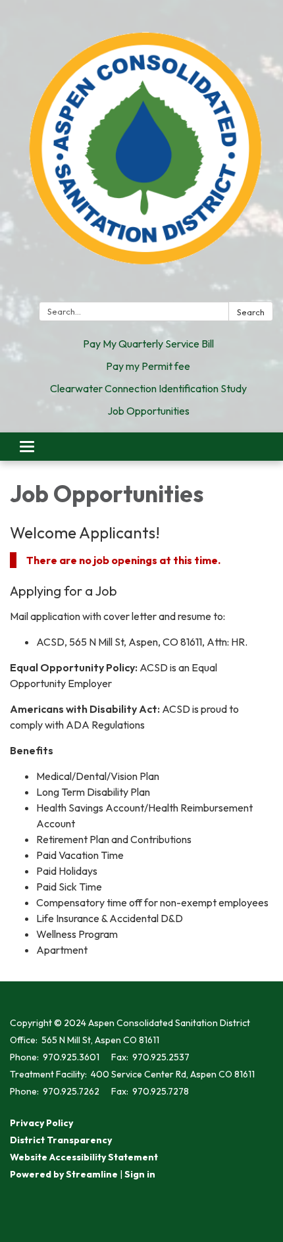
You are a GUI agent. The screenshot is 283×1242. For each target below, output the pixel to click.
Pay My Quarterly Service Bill (148, 343)
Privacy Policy (41, 1123)
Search (251, 312)
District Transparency (61, 1140)
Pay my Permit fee (148, 366)
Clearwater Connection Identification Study (148, 388)
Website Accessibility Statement (84, 1157)
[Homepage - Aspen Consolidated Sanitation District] (141, 153)
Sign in (139, 1174)
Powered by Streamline (64, 1174)
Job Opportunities (148, 410)
